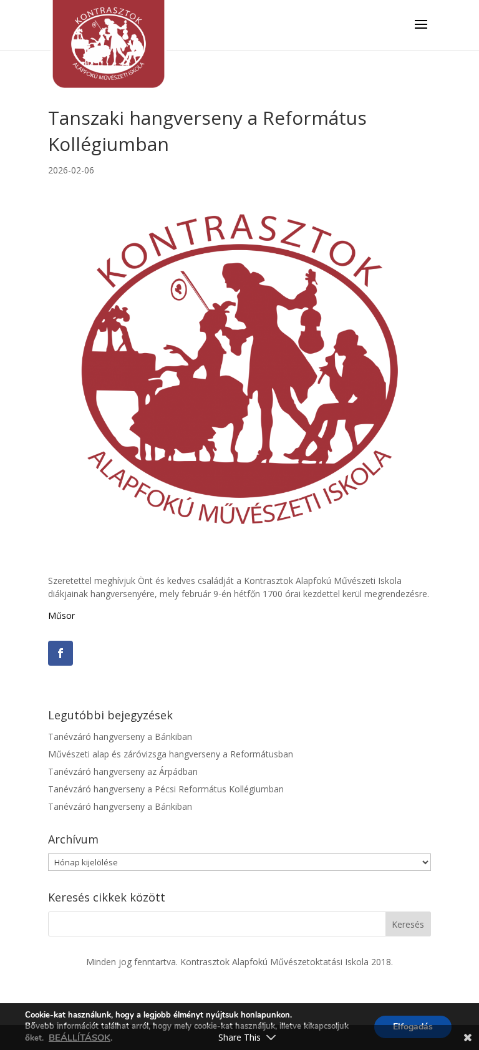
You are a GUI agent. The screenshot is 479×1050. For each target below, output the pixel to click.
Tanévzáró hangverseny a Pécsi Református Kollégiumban (166, 789)
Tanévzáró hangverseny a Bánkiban (120, 736)
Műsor (61, 615)
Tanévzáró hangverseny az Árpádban (123, 771)
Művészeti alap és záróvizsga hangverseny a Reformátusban (170, 754)
